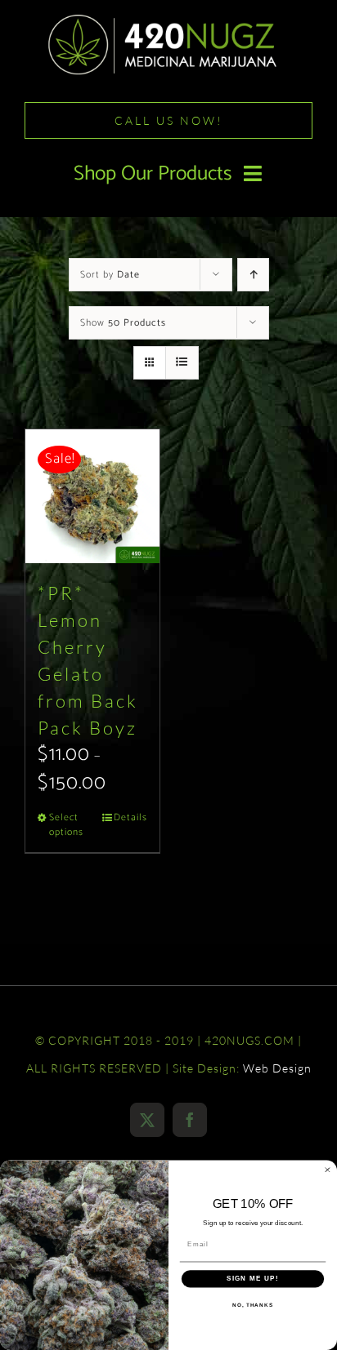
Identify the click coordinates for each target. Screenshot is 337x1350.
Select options (66, 825)
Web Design (277, 1068)
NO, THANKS (252, 1305)
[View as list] (182, 363)
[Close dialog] (327, 1170)
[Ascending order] (253, 274)
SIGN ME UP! (253, 1278)
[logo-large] (168, 18)
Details (130, 817)
